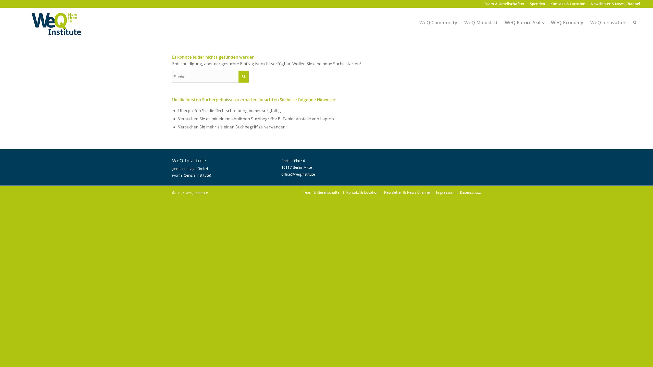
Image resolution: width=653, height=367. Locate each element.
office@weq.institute (298, 174)
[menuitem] (504, 4)
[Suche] (635, 22)
